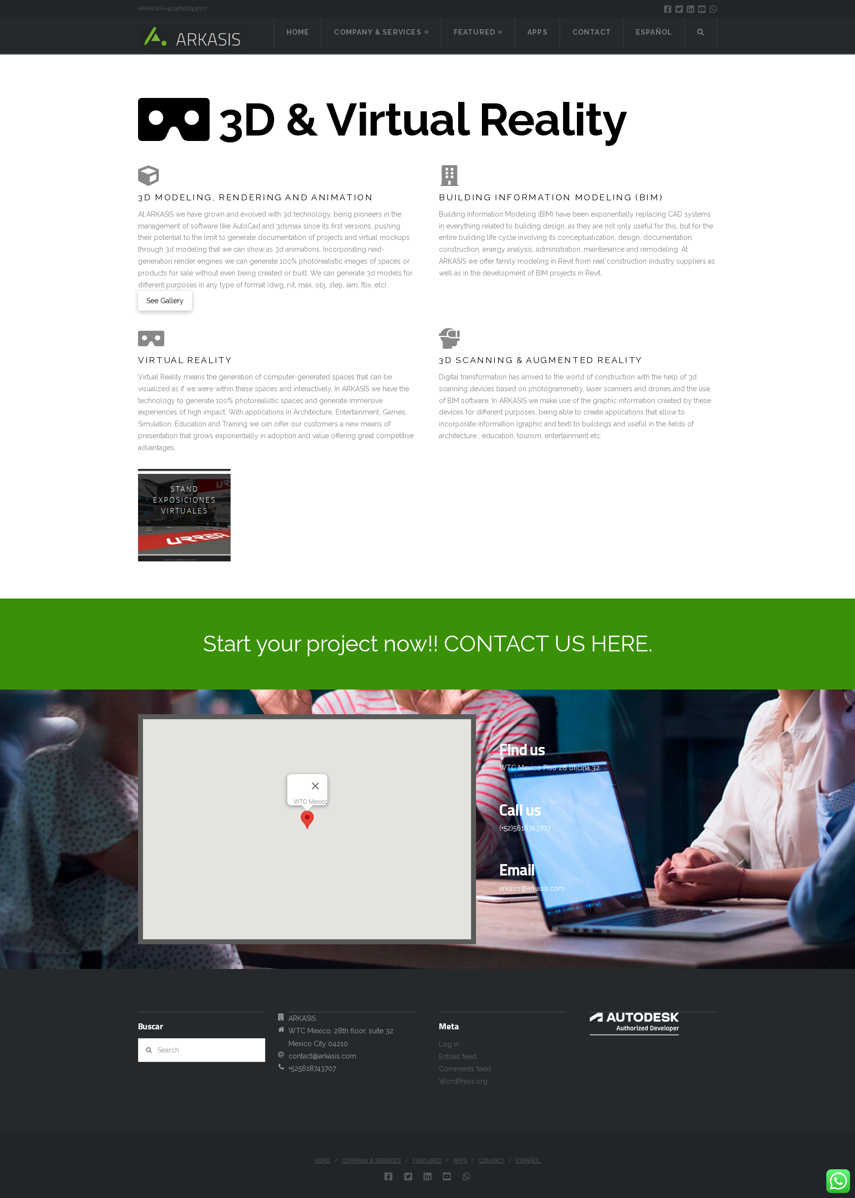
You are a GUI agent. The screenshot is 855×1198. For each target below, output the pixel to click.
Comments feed (465, 1069)
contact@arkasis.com (322, 1056)
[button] (307, 820)
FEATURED (427, 1160)
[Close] (315, 786)
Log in (449, 1044)
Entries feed (457, 1056)
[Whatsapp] (713, 9)
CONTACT (491, 1160)
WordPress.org (463, 1081)
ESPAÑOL (528, 1160)
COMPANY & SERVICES (371, 1160)
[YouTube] (702, 9)
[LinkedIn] (690, 9)
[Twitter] (679, 9)
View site (200, 561)
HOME (322, 1160)
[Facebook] (667, 9)
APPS (460, 1160)
